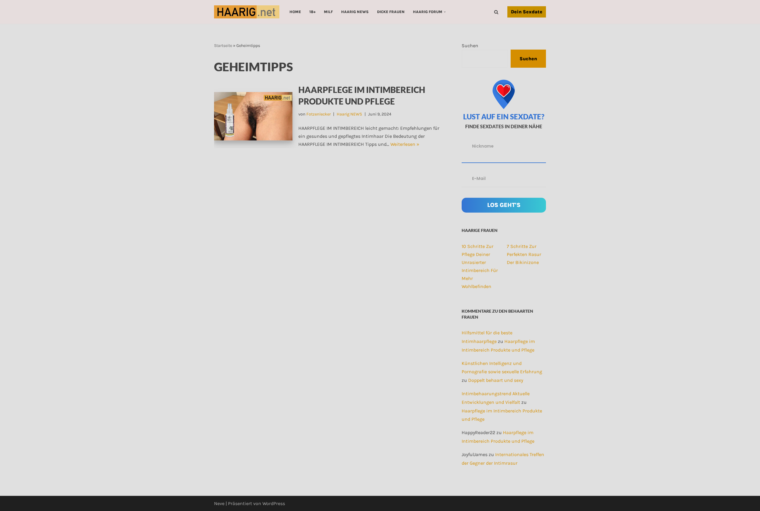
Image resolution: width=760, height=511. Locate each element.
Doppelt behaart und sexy (495, 380)
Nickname (483, 146)
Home (295, 12)
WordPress (273, 503)
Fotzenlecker (318, 114)
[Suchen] (496, 12)
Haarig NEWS (355, 12)
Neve (219, 503)
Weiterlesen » (404, 144)
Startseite (223, 45)
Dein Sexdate (526, 12)
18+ (312, 12)
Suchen (470, 45)
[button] (445, 12)
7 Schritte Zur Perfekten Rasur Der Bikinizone (524, 254)
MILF (328, 12)
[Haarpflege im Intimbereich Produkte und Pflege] (253, 116)
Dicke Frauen (391, 12)
